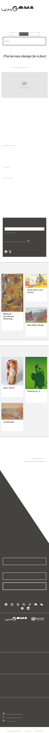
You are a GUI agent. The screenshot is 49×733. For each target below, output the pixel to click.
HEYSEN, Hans (9, 425)
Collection (17, 17)
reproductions (37, 458)
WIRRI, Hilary (32, 330)
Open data (7, 660)
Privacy (28, 728)
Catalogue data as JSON (15, 241)
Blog (27, 660)
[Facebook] (6, 252)
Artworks (9, 25)
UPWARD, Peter (33, 396)
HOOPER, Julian (33, 295)
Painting (6, 166)
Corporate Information (26, 731)
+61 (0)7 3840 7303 (14, 715)
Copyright (39, 728)
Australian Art (9, 144)
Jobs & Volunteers (14, 728)
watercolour (8, 177)
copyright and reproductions (32, 460)
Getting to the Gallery (14, 711)
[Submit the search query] (4, 41)
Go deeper (39, 25)
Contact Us (10, 718)
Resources (34, 34)
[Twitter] (10, 252)
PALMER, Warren (10, 391)
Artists (24, 25)
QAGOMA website (10, 663)
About (27, 663)
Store (5, 666)
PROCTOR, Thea (20, 66)
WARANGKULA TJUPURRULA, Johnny (9, 324)
